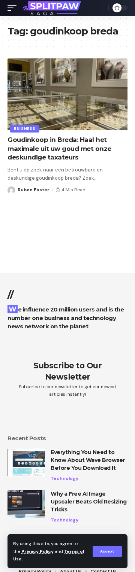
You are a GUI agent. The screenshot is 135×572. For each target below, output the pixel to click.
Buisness (25, 128)
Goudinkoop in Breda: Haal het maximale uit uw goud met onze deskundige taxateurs (59, 148)
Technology (64, 478)
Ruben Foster (34, 190)
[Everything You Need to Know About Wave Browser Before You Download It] (26, 462)
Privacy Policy (37, 551)
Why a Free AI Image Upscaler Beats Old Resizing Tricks (89, 501)
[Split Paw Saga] (52, 8)
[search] (100, 8)
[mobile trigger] (14, 8)
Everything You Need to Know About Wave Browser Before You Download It (88, 460)
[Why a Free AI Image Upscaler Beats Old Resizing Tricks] (26, 504)
